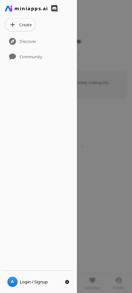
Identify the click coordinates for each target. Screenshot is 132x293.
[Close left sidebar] (83, 146)
